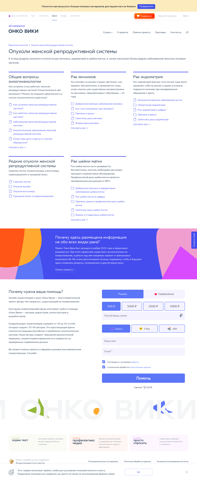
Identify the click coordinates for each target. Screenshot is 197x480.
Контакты (176, 32)
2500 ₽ (153, 306)
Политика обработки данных (137, 461)
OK (138, 472)
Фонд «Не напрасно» (167, 16)
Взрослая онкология (18, 45)
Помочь (143, 378)
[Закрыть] (186, 472)
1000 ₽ (132, 306)
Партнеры (160, 32)
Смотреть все (16, 147)
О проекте (122, 32)
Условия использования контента (172, 461)
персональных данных (140, 367)
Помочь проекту (141, 32)
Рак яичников (83, 77)
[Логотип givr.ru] (148, 387)
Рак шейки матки (86, 161)
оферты (135, 362)
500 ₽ (111, 306)
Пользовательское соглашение (103, 461)
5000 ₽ (174, 306)
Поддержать (146, 16)
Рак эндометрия (148, 77)
